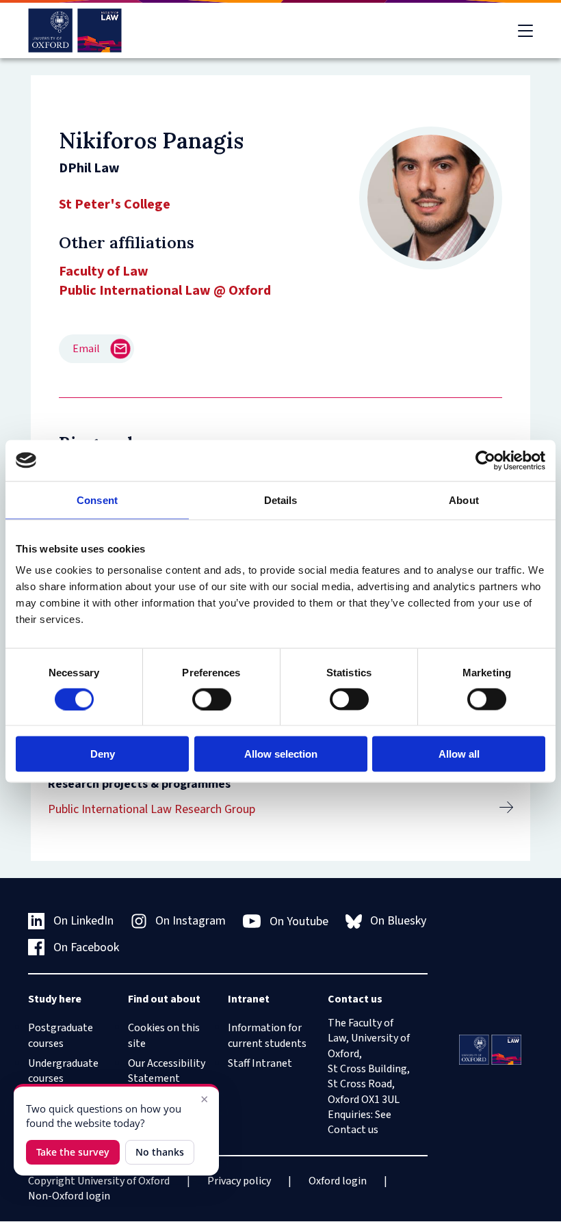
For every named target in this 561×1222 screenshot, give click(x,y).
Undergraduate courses (63, 1071)
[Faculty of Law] (75, 30)
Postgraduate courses (60, 1035)
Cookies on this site (164, 1035)
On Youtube (299, 921)
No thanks (159, 1151)
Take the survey (72, 1151)
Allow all (459, 754)
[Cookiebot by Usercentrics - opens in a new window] (485, 460)
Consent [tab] (97, 499)
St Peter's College (114, 204)
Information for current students (267, 1035)
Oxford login (338, 1180)
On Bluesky (398, 920)
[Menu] (525, 31)
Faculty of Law (103, 271)
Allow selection (280, 754)
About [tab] (464, 499)
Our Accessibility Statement (166, 1071)
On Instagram (190, 920)
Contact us (353, 1129)
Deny (102, 754)
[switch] (211, 699)
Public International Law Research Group (151, 809)
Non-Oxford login (69, 1196)
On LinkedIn (83, 920)
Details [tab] (281, 499)
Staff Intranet (260, 1063)
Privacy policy (239, 1180)
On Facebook (86, 947)
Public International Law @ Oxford (165, 290)
